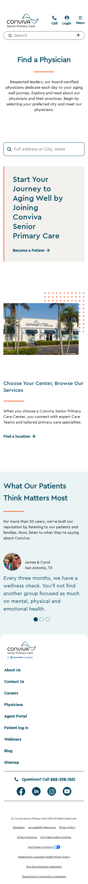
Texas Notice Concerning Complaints (44, 876)
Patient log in (16, 728)
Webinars (12, 739)
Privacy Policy (67, 827)
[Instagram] (51, 791)
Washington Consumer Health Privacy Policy (44, 857)
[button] (76, 35)
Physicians (13, 705)
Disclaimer (19, 827)
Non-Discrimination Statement (44, 866)
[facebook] (21, 791)
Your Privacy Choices (40, 847)
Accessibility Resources (42, 827)
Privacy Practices (27, 837)
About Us (12, 670)
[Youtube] (67, 791)
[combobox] (44, 35)
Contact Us (14, 681)
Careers (11, 693)
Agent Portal (15, 716)
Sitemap (11, 762)
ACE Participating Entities (55, 837)
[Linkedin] (36, 791)
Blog (8, 751)
